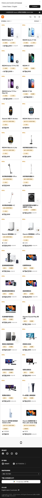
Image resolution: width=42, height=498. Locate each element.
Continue (34, 6)
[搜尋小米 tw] (30, 16)
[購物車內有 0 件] (35, 16)
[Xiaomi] (2, 16)
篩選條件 (36, 21)
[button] (40, 2)
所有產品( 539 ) (5, 21)
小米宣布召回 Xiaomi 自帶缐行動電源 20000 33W (19, 12)
